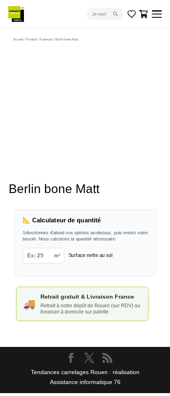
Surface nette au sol (90, 255)
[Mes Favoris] (131, 14)
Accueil (18, 39)
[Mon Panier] (144, 14)
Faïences (46, 39)
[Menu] (157, 14)
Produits (32, 39)
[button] (135, 61)
